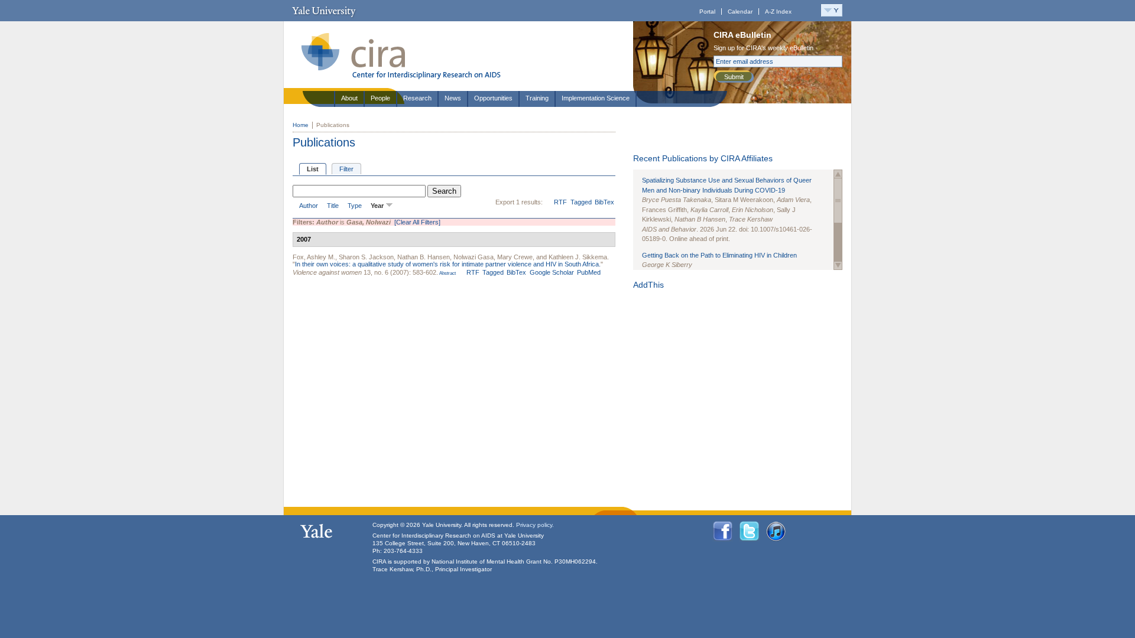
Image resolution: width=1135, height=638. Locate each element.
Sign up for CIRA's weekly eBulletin (763, 47)
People (380, 98)
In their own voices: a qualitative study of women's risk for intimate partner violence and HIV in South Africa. (448, 264)
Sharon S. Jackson (366, 257)
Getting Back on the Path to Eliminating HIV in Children (719, 255)
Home (301, 125)
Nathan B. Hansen (423, 257)
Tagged (581, 202)
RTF (560, 202)
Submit (734, 76)
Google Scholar (552, 272)
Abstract (447, 273)
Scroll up (838, 174)
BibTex (604, 202)
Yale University (324, 10)
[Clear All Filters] (417, 222)
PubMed (589, 272)
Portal (707, 11)
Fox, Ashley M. (314, 257)
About (349, 98)
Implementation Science (596, 98)
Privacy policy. (535, 525)
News (453, 98)
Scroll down (838, 265)
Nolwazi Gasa (473, 257)
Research (417, 98)
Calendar (740, 11)
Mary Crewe (515, 257)
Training (537, 98)
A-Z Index (778, 11)
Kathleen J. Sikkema (578, 257)
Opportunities (493, 98)
